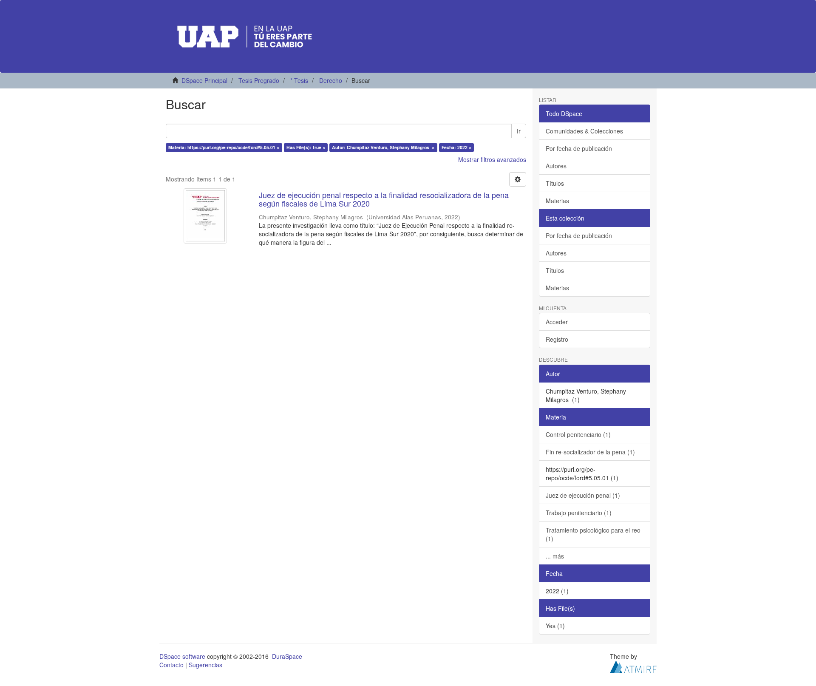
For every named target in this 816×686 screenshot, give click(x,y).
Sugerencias (205, 664)
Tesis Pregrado (258, 80)
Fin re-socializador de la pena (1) (590, 452)
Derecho (330, 80)
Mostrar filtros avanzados (492, 159)
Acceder (557, 321)
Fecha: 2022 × (456, 147)
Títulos (555, 183)
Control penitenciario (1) (578, 434)
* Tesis (299, 80)
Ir (519, 131)
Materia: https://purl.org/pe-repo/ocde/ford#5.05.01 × (223, 147)
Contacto (171, 664)
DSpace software (182, 656)
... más (555, 556)
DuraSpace (287, 656)
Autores (556, 166)
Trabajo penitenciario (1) (579, 512)
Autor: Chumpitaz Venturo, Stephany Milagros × (383, 147)
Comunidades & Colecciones (584, 131)
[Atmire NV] (633, 665)
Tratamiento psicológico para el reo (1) (593, 534)
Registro (557, 339)
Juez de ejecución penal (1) (583, 495)
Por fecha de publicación (579, 148)
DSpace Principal (204, 80)
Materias (557, 200)
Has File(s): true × (305, 147)
